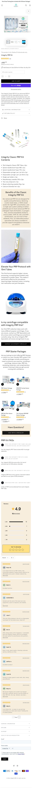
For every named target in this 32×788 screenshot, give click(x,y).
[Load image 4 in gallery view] (20, 42)
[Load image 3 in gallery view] (16, 42)
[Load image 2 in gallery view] (12, 42)
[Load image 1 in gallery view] (8, 42)
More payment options (16, 89)
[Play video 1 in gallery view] (23, 42)
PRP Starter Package (6, 388)
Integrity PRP (13, 778)
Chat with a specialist (16, 432)
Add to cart (16, 81)
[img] (5, 59)
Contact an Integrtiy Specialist (16, 344)
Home (2, 48)
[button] (26, 5)
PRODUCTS (7, 48)
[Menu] (2, 5)
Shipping (3, 64)
